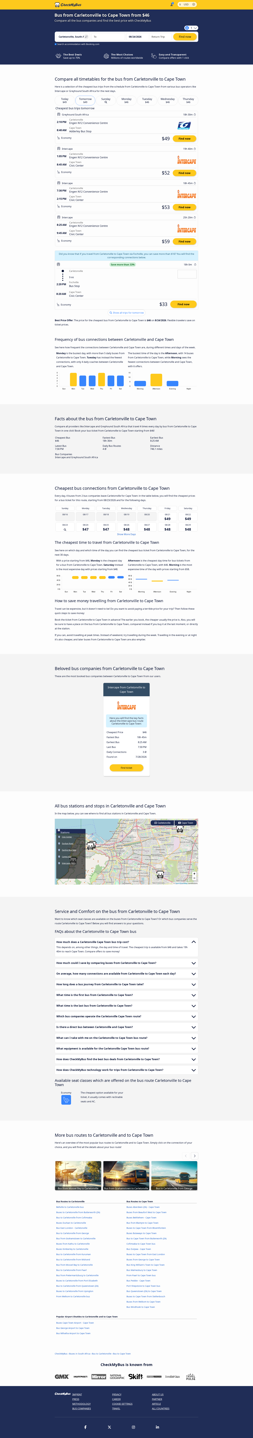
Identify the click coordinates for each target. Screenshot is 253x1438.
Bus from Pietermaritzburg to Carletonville (77, 1275)
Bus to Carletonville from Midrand (73, 1259)
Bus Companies (81, 1408)
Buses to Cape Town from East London (145, 1254)
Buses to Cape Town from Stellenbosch (145, 1296)
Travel (116, 1408)
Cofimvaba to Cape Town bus (140, 1243)
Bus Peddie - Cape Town (138, 1280)
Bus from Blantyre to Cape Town (142, 1222)
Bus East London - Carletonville (71, 1228)
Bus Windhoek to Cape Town (140, 1307)
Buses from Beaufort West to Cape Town (146, 1212)
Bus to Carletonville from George (72, 1233)
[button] (180, 829)
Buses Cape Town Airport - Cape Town (75, 1322)
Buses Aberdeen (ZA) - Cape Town (143, 1207)
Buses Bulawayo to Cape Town (141, 1233)
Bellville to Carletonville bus (70, 1207)
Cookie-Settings (122, 1404)
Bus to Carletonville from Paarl (71, 1270)
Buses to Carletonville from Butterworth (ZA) (78, 1212)
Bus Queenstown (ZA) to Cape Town (144, 1291)
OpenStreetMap (181, 883)
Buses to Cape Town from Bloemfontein (146, 1228)
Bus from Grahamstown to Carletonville (75, 1238)
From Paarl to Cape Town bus (141, 1275)
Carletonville (163, 823)
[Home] (68, 4)
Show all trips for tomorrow (128, 312)
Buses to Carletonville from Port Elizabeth (77, 1280)
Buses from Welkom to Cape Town (143, 1301)
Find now (184, 138)
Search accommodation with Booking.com (78, 44)
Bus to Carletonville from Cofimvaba (74, 1217)
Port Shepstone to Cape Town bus (143, 1285)
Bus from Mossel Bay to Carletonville (74, 1264)
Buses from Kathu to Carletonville (73, 1243)
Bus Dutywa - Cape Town (138, 1249)
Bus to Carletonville (101, 1353)
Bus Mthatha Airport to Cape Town (73, 1333)
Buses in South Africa (79, 1353)
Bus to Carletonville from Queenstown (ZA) (77, 1285)
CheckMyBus (61, 1353)
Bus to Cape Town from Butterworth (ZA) (146, 1238)
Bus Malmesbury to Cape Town (141, 1270)
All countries (160, 1408)
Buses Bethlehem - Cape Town (141, 1217)
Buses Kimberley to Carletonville (72, 1249)
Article (156, 1404)
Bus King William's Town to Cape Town (145, 1264)
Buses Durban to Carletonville (71, 1222)
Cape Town (187, 823)
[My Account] (171, 4)
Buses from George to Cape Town (143, 1259)
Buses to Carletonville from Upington (74, 1291)
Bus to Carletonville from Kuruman (73, 1254)
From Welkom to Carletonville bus (73, 1296)
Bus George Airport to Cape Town (72, 1328)
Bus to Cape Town (122, 1353)
